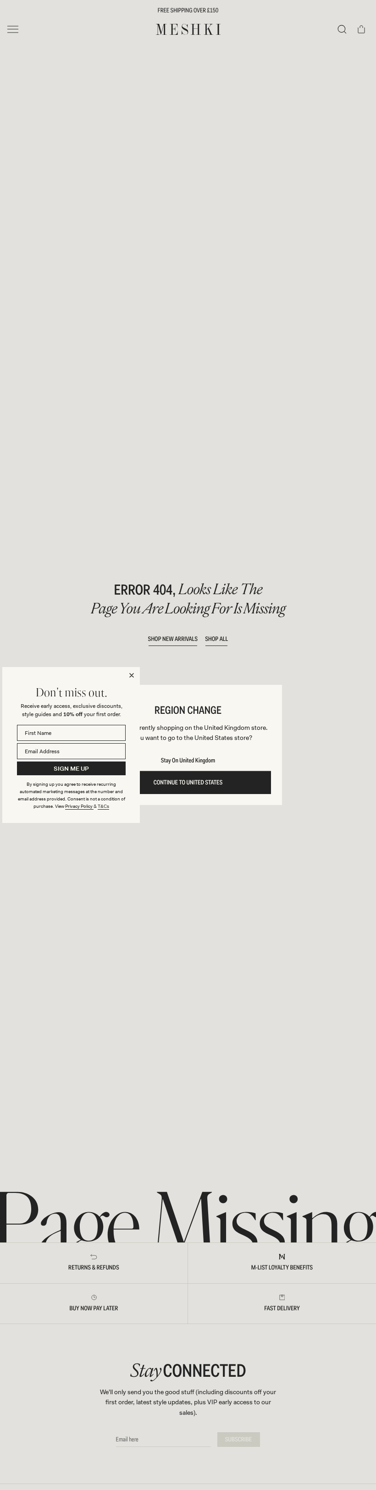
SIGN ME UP (71, 769)
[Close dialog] (131, 675)
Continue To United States (188, 782)
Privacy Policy (79, 806)
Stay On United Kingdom (188, 760)
